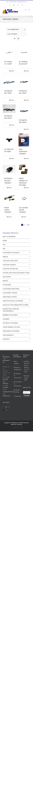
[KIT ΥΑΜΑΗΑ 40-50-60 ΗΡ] (24, 52)
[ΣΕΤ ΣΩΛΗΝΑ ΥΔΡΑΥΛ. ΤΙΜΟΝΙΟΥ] (24, 198)
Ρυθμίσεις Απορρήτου (16, 368)
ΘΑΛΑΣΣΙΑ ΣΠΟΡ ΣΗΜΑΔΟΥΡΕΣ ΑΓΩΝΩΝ (15, 305)
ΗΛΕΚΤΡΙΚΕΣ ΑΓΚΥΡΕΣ (10, 297)
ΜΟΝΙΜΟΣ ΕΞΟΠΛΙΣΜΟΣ (10, 315)
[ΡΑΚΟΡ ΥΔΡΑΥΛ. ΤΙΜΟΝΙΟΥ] (9, 198)
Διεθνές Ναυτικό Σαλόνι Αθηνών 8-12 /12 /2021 (26, 367)
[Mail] (3, 410)
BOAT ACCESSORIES (9, 236)
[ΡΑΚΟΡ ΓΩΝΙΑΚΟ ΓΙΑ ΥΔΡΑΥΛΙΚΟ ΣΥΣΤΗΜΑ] (24, 169)
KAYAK (5, 240)
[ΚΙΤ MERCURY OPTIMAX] (9, 140)
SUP (4, 244)
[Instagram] (9, 407)
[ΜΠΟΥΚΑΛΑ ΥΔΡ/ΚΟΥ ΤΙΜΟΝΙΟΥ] (9, 169)
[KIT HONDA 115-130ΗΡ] (9, 52)
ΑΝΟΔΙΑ (5, 257)
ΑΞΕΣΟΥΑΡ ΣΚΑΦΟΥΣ (9, 265)
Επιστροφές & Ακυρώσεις (16, 384)
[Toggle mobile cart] (25, 10)
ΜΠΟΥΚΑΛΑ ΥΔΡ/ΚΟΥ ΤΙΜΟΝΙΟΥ (8, 181)
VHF (4, 249)
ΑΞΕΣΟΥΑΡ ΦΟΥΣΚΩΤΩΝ (10, 269)
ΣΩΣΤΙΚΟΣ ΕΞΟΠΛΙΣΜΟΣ (10, 323)
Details (12, 71)
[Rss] (6, 407)
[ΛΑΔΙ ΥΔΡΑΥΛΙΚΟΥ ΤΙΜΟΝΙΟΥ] (24, 140)
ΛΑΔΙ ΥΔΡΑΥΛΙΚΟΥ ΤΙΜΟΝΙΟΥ (23, 151)
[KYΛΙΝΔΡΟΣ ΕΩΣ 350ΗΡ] (24, 110)
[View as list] (18, 38)
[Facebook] (3, 407)
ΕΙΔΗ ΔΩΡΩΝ (7, 277)
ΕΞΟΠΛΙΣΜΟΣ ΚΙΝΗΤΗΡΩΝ (11, 289)
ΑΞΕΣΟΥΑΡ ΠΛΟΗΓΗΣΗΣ (10, 261)
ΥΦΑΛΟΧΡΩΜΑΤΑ (8, 335)
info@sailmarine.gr (22, 1)
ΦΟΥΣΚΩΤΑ (6, 339)
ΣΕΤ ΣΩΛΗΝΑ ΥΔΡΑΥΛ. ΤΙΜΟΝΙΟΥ (23, 210)
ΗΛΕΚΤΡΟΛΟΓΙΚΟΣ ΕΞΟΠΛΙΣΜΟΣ (13, 301)
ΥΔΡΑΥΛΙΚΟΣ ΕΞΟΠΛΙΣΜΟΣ (11, 331)
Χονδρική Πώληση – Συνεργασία (16, 393)
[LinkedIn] (6, 410)
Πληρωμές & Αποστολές (16, 376)
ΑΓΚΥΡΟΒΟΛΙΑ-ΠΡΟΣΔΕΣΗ (11, 253)
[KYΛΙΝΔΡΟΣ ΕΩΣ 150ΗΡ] (24, 81)
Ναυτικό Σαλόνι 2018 (26, 378)
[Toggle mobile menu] (29, 10)
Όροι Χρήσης (16, 362)
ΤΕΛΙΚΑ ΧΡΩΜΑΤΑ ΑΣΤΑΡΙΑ (11, 327)
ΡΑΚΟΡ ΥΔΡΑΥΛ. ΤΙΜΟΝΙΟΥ (7, 210)
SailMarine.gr (6, 396)
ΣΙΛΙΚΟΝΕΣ (6, 319)
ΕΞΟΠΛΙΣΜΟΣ (7, 285)
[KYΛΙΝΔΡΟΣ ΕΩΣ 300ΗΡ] (9, 108)
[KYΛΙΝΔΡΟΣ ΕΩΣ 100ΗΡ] (9, 81)
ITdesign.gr (19, 424)
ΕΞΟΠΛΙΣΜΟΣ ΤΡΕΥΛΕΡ (10, 293)
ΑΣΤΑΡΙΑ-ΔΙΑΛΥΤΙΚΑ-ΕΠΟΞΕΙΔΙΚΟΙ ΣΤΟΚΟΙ (16, 273)
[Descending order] (24, 29)
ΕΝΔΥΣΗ (5, 281)
